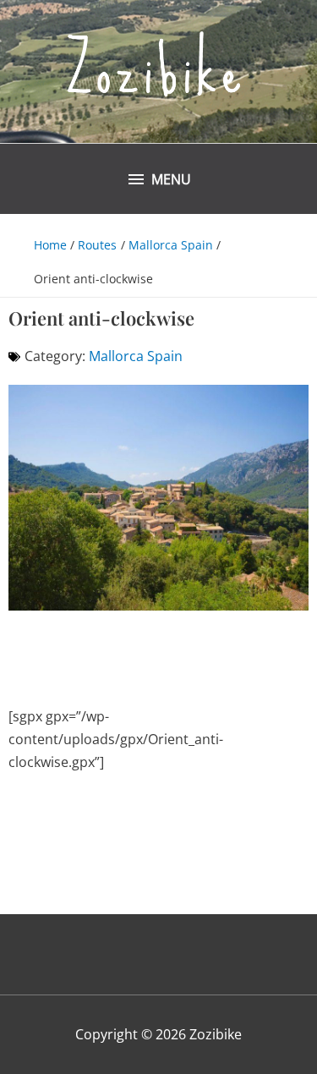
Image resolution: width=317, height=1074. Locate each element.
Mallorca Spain (136, 356)
